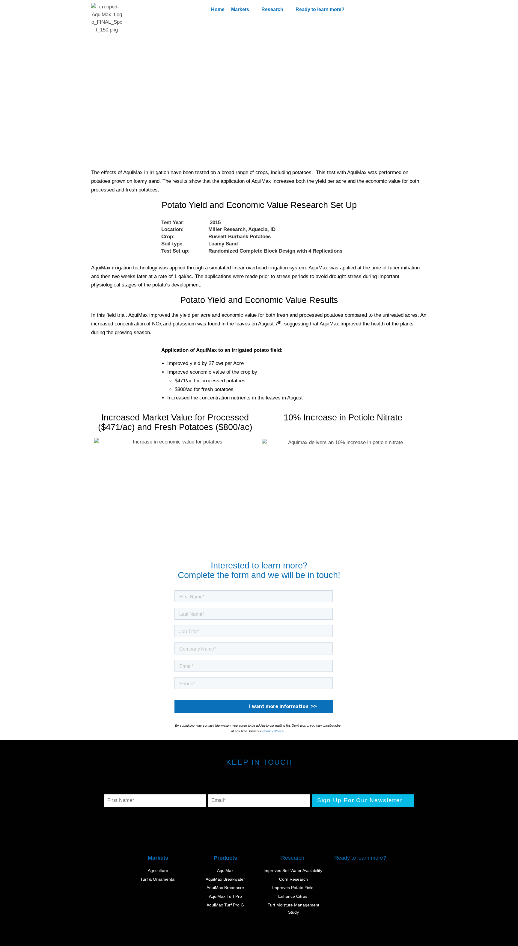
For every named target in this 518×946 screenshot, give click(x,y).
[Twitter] (239, 784)
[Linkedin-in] (279, 784)
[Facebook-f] (259, 784)
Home (218, 9)
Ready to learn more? (320, 9)
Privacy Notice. (273, 731)
